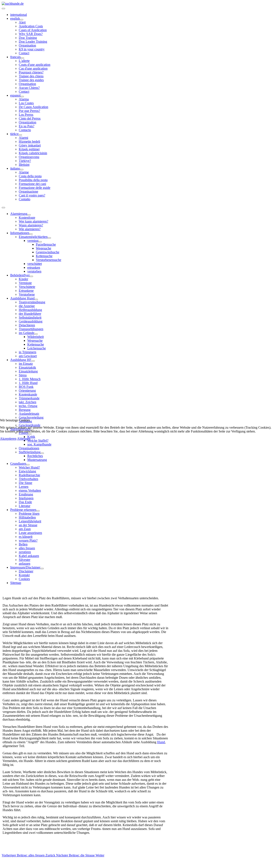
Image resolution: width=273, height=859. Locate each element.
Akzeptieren (8, 438)
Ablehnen (23, 438)
